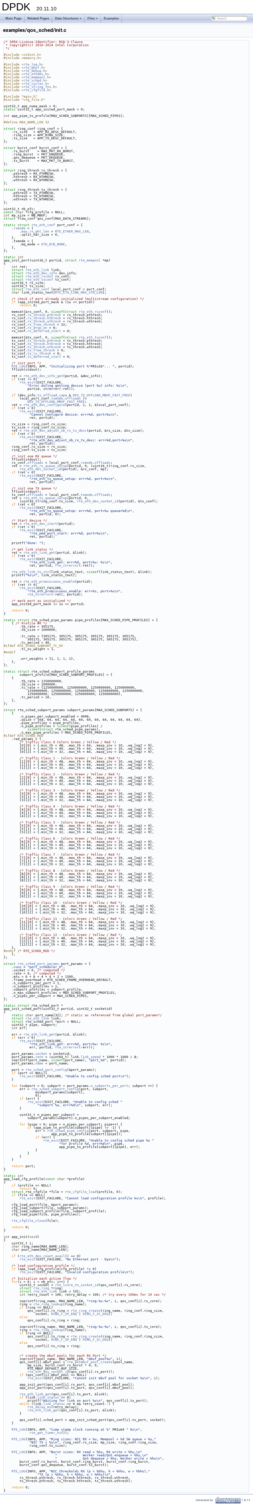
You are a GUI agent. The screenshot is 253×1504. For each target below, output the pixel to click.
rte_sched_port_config (46, 1070)
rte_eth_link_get (39, 552)
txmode (57, 398)
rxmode (19, 228)
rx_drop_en (37, 328)
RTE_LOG (18, 366)
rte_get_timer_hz (45, 1433)
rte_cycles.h (35, 83)
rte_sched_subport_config (55, 1089)
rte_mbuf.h (33, 67)
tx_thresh (36, 340)
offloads (73, 398)
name (17, 967)
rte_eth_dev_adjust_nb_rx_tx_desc (55, 430)
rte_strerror (67, 565)
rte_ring (41, 1288)
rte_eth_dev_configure (44, 405)
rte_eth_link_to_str (30, 572)
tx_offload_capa (52, 395)
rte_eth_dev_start (40, 524)
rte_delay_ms (39, 1407)
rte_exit (27, 382)
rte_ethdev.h (35, 74)
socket (41, 1054)
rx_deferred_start (44, 331)
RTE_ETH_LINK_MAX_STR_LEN (79, 292)
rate (39, 1057)
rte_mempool (90, 260)
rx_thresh (36, 315)
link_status (48, 1397)
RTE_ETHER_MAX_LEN (72, 231)
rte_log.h (32, 64)
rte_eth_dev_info (41, 273)
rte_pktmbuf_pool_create (89, 1362)
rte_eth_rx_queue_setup (45, 466)
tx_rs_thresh (39, 353)
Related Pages (38, 18)
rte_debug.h (34, 71)
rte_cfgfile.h (36, 90)
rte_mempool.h (36, 77)
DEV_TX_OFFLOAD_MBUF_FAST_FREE (101, 395)
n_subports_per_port (109, 1086)
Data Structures (68, 20)
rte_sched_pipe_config (68, 1131)
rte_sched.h (34, 80)
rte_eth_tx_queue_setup (45, 498)
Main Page (13, 18)
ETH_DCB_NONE (53, 244)
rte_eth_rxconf (39, 276)
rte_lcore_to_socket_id (77, 1285)
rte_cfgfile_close (28, 1221)
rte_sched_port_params (38, 964)
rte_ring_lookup (48, 1304)
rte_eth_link (37, 270)
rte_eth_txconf (39, 279)
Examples (111, 18)
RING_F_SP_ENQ (64, 1314)
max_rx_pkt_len (35, 231)
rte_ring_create (86, 1311)
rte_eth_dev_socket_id (40, 469)
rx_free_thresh (41, 324)
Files (93, 20)
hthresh (54, 318)
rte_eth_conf (43, 225)
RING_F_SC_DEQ (95, 1314)
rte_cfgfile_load (81, 1192)
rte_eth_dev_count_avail (42, 1256)
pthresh (54, 315)
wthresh (54, 321)
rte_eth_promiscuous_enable (49, 581)
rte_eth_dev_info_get (43, 376)
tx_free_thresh (41, 350)
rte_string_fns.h (39, 87)
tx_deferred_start (44, 357)
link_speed (91, 1057)
